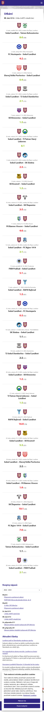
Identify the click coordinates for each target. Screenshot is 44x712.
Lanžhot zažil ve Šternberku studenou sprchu (17, 640)
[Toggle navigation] (41, 2)
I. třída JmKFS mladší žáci (12, 619)
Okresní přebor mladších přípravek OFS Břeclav (20, 630)
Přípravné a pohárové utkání (14, 597)
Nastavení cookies (29, 695)
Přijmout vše (22, 701)
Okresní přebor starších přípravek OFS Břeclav (19, 625)
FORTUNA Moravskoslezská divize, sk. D (17, 600)
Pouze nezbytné (22, 706)
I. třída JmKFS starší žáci (12, 614)
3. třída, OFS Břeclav (10, 605)
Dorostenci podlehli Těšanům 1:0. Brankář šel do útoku (20, 664)
